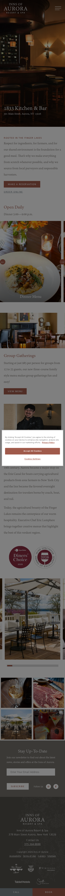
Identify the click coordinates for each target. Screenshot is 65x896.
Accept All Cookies (32, 451)
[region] (32, 448)
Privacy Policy (48, 443)
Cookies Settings (32, 459)
